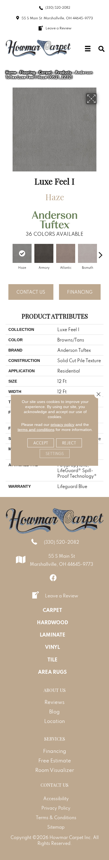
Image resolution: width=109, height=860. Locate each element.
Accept (40, 442)
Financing (80, 292)
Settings (55, 453)
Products (63, 72)
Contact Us (30, 292)
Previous (8, 252)
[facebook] (53, 578)
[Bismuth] (87, 253)
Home (11, 72)
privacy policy (62, 424)
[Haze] (22, 253)
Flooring (27, 72)
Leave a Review (61, 596)
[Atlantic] (66, 253)
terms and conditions (36, 429)
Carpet (45, 72)
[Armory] (44, 253)
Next (100, 252)
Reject (69, 442)
